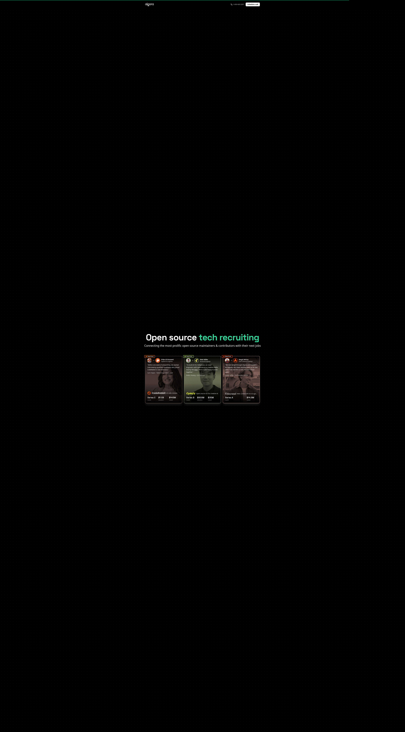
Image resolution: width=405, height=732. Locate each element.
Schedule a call (252, 4)
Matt (196, 370)
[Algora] (149, 4)
